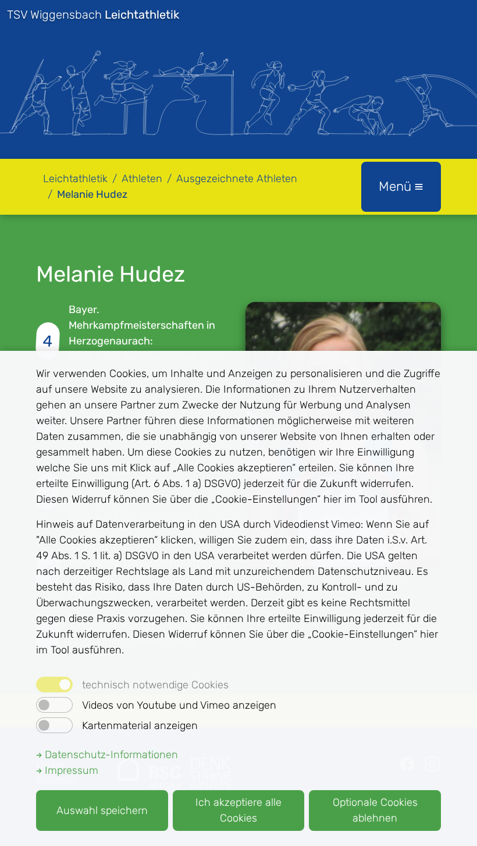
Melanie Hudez (92, 194)
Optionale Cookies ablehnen (375, 810)
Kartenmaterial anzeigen (140, 725)
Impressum (70, 770)
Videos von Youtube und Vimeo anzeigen (179, 705)
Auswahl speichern (102, 810)
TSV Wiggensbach (93, 15)
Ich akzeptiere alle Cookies (238, 810)
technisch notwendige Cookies (155, 685)
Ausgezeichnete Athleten (236, 178)
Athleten (142, 178)
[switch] (54, 705)
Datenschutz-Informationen (110, 754)
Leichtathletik (75, 178)
